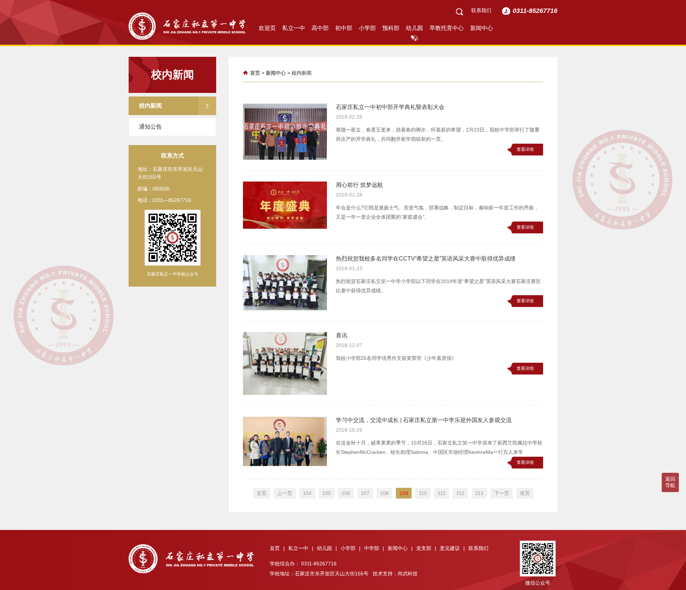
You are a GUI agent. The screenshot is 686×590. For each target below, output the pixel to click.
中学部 (374, 548)
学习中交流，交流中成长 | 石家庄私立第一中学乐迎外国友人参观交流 (424, 420)
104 (307, 493)
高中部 (320, 28)
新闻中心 (481, 28)
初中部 (343, 28)
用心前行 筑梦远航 (359, 185)
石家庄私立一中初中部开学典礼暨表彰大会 (390, 107)
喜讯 (341, 335)
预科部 (390, 28)
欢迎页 (267, 28)
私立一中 (293, 28)
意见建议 (452, 548)
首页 (255, 73)
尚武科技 (408, 573)
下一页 (501, 493)
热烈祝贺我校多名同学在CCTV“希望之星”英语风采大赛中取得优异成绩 (426, 259)
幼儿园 (414, 28)
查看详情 (525, 149)
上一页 (284, 493)
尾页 (525, 493)
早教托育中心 (446, 28)
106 (346, 493)
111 (442, 493)
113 (479, 493)
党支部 (426, 548)
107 (365, 493)
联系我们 (481, 10)
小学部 (367, 28)
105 (326, 493)
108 (384, 493)
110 (423, 493)
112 (460, 493)
